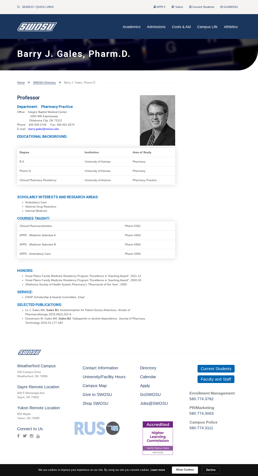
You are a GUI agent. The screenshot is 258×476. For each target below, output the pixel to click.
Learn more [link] (158, 469)
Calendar (148, 377)
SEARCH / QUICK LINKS (38, 6)
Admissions (156, 27)
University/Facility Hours (104, 377)
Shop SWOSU (95, 403)
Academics (131, 27)
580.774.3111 (201, 428)
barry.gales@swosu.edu (43, 128)
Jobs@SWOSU (154, 403)
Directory (148, 368)
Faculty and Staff (216, 379)
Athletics (231, 27)
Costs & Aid (181, 27)
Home (21, 82)
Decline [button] (210, 469)
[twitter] (25, 436)
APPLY (160, 6)
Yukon (178, 6)
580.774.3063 (201, 413)
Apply (145, 385)
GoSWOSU (230, 6)
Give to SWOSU (97, 394)
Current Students (203, 6)
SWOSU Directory (44, 82)
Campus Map (95, 385)
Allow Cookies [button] (185, 469)
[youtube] (38, 436)
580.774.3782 (201, 399)
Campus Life (207, 27)
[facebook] (18, 436)
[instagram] (31, 436)
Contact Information (100, 368)
